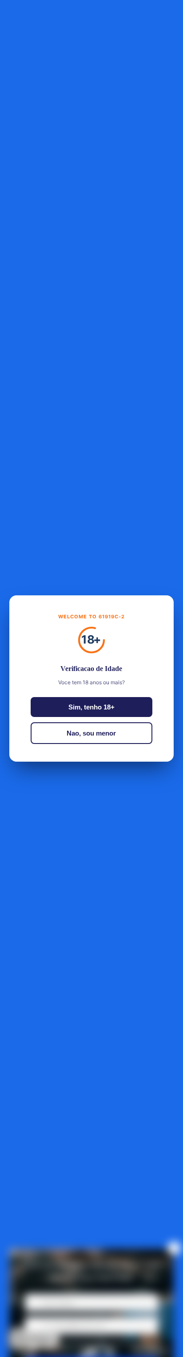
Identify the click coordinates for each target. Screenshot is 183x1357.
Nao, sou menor (91, 733)
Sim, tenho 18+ (91, 707)
